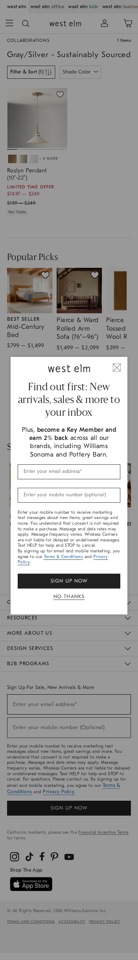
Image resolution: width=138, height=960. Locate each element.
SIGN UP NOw (69, 581)
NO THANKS (69, 597)
